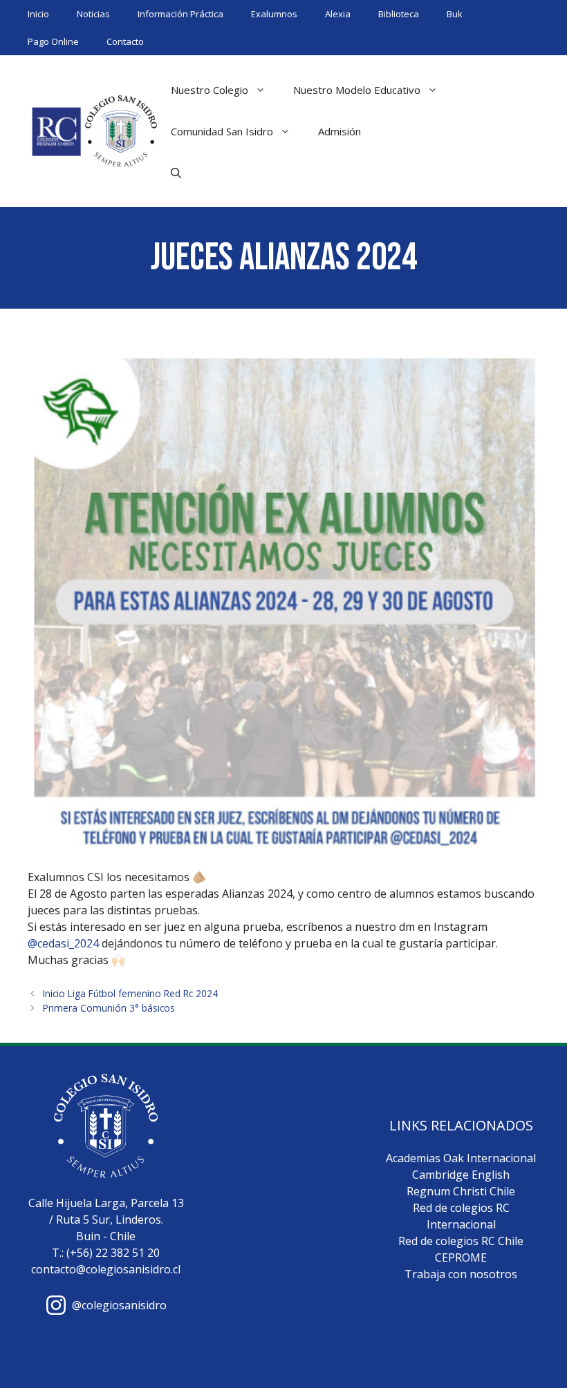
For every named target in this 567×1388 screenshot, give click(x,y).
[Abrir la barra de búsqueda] (176, 172)
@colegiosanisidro (119, 1305)
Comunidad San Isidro (222, 131)
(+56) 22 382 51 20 (113, 1252)
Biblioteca (398, 14)
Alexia (338, 14)
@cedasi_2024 (63, 943)
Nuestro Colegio (209, 90)
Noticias (93, 14)
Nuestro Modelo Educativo (356, 90)
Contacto (125, 41)
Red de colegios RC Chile (460, 1241)
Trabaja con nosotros (461, 1274)
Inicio (38, 14)
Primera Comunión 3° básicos (109, 1007)
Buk (455, 14)
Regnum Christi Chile (461, 1191)
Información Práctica (180, 14)
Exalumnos (274, 14)
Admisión (339, 131)
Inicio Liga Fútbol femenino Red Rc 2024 (130, 993)
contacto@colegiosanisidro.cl (105, 1269)
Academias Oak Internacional (461, 1158)
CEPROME (461, 1257)
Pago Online (53, 41)
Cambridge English (461, 1174)
